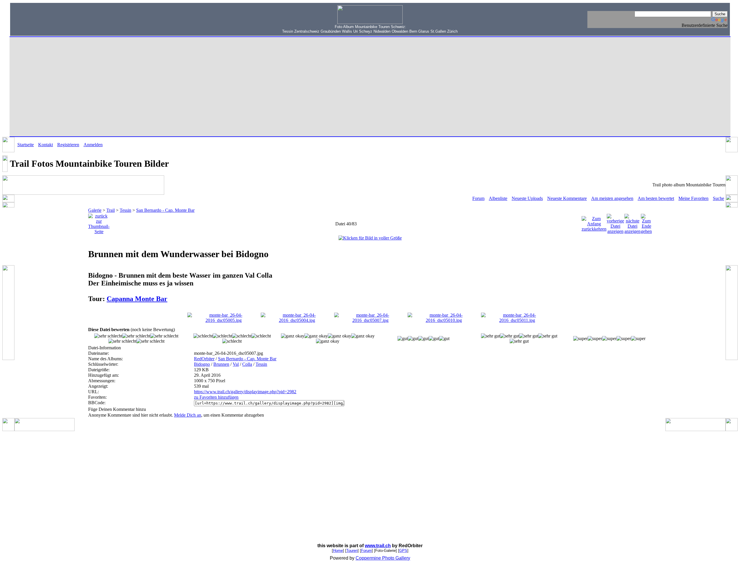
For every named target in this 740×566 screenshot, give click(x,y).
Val (236, 364)
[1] (203, 336)
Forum (478, 198)
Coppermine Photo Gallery (383, 558)
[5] (580, 338)
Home (338, 550)
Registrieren (68, 144)
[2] (292, 336)
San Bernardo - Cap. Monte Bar (165, 210)
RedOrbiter (204, 358)
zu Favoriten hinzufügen (216, 397)
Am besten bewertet (656, 198)
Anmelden (93, 144)
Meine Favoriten (693, 198)
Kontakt (45, 144)
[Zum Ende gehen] (646, 222)
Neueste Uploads (527, 198)
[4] (490, 336)
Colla (247, 364)
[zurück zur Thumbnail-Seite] (99, 222)
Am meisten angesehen (612, 198)
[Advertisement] (49, 19)
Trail (110, 210)
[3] (402, 338)
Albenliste (498, 198)
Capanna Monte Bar (137, 299)
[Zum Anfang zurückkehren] (594, 222)
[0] (108, 336)
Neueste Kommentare (567, 198)
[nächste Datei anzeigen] (632, 222)
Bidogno (202, 364)
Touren (352, 550)
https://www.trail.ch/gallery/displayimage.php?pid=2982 (245, 391)
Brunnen (221, 364)
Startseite (25, 144)
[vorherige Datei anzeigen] (615, 222)
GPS (403, 550)
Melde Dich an (187, 415)
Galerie (94, 210)
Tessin (125, 210)
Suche (718, 198)
